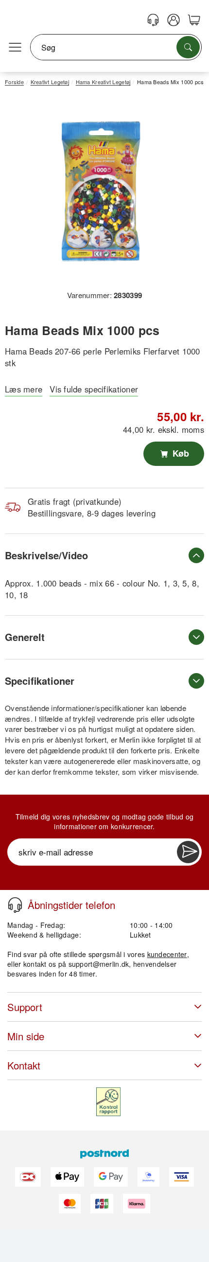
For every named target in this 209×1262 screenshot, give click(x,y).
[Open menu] (15, 47)
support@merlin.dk (99, 964)
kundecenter (167, 954)
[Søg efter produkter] (188, 47)
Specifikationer (39, 681)
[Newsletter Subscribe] (188, 852)
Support (24, 1007)
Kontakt (23, 1065)
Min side (25, 1036)
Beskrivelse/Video (46, 555)
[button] (100, 191)
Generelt (25, 637)
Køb (179, 453)
